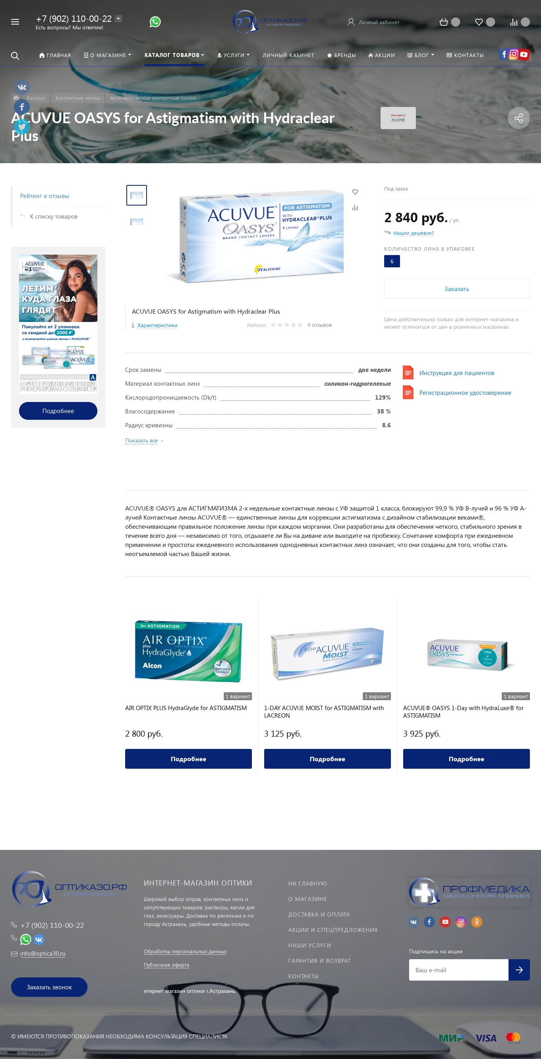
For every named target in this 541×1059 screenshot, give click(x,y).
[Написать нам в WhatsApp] (155, 21)
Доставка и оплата (319, 914)
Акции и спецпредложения (333, 929)
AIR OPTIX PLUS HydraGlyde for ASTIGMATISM (186, 708)
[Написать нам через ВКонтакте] (38, 938)
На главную (307, 883)
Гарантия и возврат (319, 960)
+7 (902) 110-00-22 (74, 18)
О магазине (307, 899)
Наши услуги (309, 945)
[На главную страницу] (270, 21)
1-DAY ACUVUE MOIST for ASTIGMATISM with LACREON (324, 711)
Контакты (303, 976)
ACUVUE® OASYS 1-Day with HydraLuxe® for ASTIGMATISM (463, 711)
